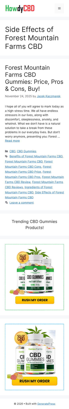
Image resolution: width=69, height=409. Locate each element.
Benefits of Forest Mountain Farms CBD (36, 156)
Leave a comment (22, 202)
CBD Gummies (26, 151)
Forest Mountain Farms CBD (24, 161)
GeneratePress (46, 403)
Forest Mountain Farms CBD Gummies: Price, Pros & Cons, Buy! (34, 78)
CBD (12, 151)
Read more (12, 140)
